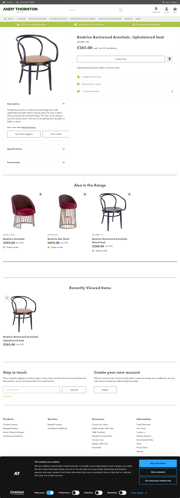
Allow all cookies (158, 463)
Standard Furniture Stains (102, 436)
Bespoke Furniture (55, 424)
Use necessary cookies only (158, 481)
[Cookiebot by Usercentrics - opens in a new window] (17, 493)
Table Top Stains (98, 432)
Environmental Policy (145, 440)
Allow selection (158, 472)
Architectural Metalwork (110, 19)
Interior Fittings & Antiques (82, 19)
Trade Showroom (144, 424)
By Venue (21, 19)
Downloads (13, 162)
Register (174, 2)
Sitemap (140, 451)
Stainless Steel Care (100, 444)
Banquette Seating (10, 428)
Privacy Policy (7, 396)
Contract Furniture (38, 19)
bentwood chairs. (29, 127)
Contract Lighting (58, 19)
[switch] (75, 493)
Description (13, 103)
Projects (128, 19)
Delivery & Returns (144, 436)
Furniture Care (98, 440)
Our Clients (141, 428)
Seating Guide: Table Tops (102, 428)
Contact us (141, 432)
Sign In (168, 2)
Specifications (14, 148)
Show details (137, 493)
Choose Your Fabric (100, 424)
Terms (139, 444)
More (138, 19)
